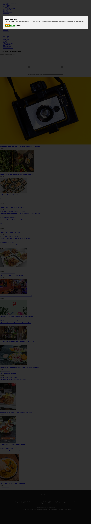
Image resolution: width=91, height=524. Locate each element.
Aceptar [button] (7, 25)
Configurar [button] (18, 25)
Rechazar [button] (12, 25)
